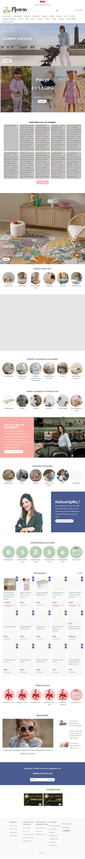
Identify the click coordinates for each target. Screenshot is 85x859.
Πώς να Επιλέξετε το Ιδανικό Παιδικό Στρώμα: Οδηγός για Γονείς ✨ (75, 745)
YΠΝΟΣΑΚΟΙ (27, 16)
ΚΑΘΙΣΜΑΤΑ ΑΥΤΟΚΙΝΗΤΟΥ (9, 19)
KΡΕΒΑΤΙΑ (59, 16)
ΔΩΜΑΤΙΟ (52, 16)
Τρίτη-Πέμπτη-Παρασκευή (28, 834)
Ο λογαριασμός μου (53, 845)
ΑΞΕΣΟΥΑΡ (40, 19)
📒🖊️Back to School (7, 21)
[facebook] (62, 831)
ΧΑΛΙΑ (65, 16)
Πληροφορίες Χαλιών (53, 839)
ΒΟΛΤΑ (27, 19)
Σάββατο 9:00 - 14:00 (27, 841)
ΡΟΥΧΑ (47, 19)
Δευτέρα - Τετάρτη (26, 828)
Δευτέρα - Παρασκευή (40, 828)
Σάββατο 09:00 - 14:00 (40, 834)
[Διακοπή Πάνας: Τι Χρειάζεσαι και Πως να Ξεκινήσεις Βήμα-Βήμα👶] (63, 722)
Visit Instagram (42, 182)
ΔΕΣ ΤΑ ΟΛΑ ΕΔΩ (9, 345)
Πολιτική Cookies (52, 842)
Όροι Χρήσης (52, 832)
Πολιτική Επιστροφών (53, 835)
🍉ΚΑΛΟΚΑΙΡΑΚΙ (18, 16)
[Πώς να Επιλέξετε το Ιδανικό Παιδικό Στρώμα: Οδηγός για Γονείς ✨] (63, 744)
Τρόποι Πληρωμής (53, 829)
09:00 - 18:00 (38, 831)
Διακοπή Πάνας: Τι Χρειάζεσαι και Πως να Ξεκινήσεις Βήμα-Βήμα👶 (75, 723)
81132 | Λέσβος (13, 835)
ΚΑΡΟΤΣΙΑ (72, 16)
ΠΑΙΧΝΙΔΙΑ (61, 19)
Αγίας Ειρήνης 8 (13, 832)
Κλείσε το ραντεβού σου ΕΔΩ (14, 451)
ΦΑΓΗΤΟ (20, 19)
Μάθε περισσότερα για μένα (64, 521)
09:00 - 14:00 (25, 831)
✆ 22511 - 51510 (13, 826)
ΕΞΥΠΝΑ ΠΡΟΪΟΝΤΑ (71, 19)
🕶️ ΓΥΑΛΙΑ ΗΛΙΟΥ (6, 16)
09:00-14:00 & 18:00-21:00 (28, 837)
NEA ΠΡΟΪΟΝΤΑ (36, 16)
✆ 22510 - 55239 (13, 829)
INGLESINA (44, 16)
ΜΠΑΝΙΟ (33, 19)
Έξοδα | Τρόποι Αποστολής (55, 826)
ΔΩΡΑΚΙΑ (54, 19)
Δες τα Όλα (80, 573)
